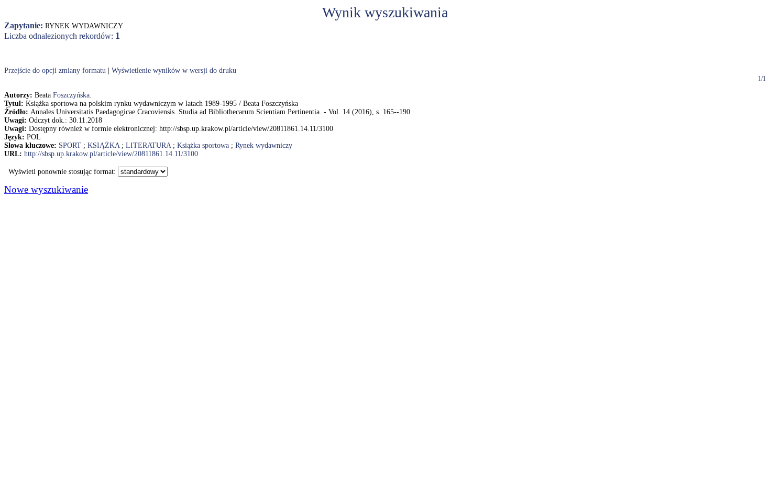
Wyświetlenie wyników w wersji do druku (174, 70)
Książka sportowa (203, 145)
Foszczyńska (71, 95)
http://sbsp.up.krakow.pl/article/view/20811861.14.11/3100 (111, 154)
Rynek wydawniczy (263, 145)
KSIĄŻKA (103, 145)
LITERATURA (148, 145)
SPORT (70, 145)
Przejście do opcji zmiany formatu (55, 70)
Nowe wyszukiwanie (46, 189)
